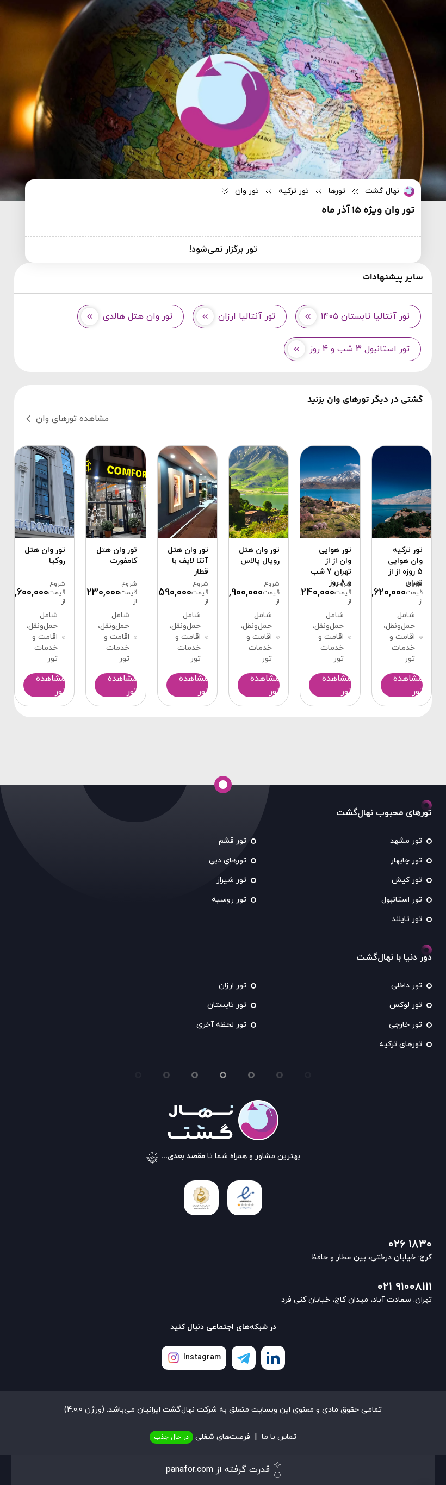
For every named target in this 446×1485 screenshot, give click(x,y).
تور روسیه (229, 899)
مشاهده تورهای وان (72, 419)
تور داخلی (406, 985)
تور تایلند (407, 919)
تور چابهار (406, 860)
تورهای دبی (227, 860)
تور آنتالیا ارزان (246, 316)
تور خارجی (405, 1025)
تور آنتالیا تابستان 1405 (365, 316)
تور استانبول (401, 899)
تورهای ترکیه (400, 1044)
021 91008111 (404, 1287)
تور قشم (232, 841)
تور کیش (407, 880)
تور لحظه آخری (221, 1025)
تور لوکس (405, 1005)
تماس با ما (279, 1437)
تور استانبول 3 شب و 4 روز (359, 349)
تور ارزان (232, 985)
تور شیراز (231, 880)
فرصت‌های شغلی (202, 1437)
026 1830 (410, 1244)
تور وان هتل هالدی (137, 316)
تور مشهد (406, 841)
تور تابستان (226, 1005)
